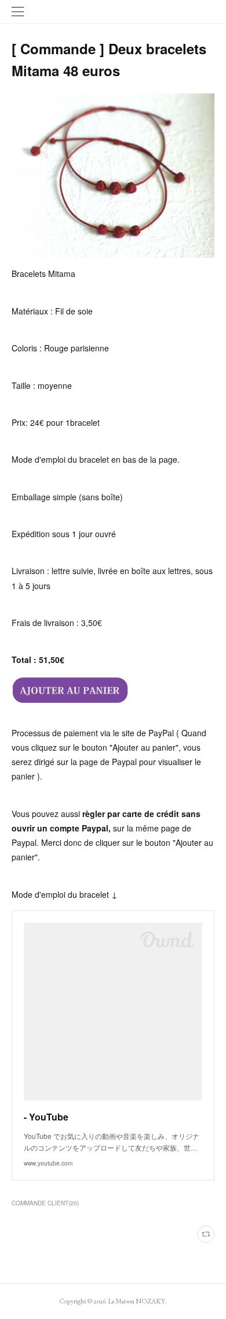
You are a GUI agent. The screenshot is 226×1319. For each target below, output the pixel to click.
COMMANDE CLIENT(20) (45, 1203)
